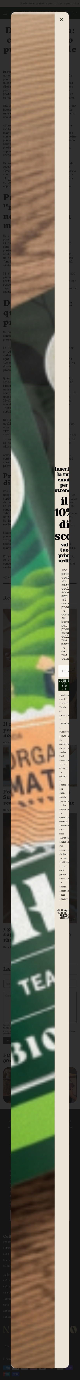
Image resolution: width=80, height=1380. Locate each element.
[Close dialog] (61, 19)
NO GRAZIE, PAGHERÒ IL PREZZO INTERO (64, 914)
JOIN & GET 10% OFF (64, 684)
